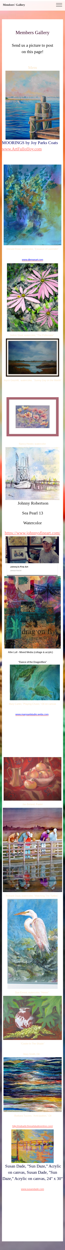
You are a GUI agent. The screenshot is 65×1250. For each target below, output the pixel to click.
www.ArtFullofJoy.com (22, 149)
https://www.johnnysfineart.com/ (32, 533)
